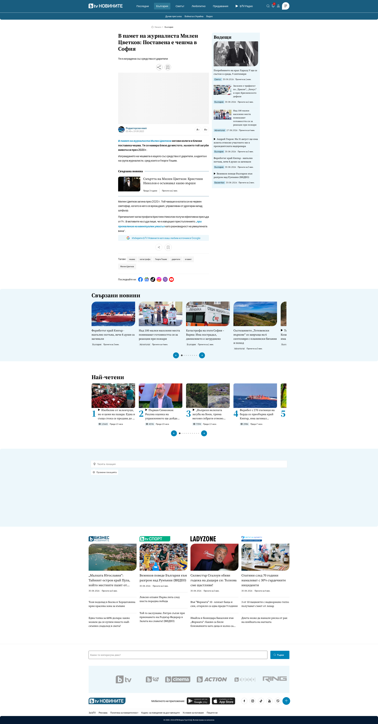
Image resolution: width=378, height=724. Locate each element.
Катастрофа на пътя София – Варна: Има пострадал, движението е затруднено (205, 334)
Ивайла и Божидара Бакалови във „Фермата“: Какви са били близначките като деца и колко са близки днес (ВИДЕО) (212, 622)
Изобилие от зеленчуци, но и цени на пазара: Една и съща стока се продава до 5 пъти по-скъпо (116, 414)
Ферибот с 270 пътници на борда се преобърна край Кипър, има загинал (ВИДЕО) (257, 414)
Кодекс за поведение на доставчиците (160, 712)
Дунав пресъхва (173, 16)
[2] (273, 6)
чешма (132, 259)
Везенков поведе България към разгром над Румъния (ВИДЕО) (233, 175)
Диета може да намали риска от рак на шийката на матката (264, 620)
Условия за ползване (193, 712)
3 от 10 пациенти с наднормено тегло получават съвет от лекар (265, 604)
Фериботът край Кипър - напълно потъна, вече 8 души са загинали (233, 159)
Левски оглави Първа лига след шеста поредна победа (160, 599)
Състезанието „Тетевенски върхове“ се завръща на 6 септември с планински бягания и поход (255, 336)
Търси (280, 654)
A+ (205, 129)
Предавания (220, 6)
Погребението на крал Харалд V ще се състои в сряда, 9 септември (235, 72)
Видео (209, 16)
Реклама (103, 712)
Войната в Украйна (194, 16)
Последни (142, 6)
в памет (188, 259)
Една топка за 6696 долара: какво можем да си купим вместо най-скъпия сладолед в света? (109, 622)
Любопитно (199, 6)
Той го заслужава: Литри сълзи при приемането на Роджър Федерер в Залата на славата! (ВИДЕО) (162, 617)
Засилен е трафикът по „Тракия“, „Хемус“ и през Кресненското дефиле (245, 91)
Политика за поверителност (124, 712)
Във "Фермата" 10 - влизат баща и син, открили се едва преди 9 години (214, 604)
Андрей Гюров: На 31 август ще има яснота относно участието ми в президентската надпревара (236, 142)
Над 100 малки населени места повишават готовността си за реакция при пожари (244, 117)
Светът (180, 6)
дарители (176, 259)
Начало (158, 27)
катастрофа (145, 259)
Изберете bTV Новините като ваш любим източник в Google (166, 238)
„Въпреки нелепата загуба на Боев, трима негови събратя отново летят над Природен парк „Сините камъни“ (209, 414)
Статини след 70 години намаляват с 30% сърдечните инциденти (263, 580)
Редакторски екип (136, 128)
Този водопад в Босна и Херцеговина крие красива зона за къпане (112, 604)
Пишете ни (212, 712)
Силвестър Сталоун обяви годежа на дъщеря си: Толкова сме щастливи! (213, 580)
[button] (176, 355)
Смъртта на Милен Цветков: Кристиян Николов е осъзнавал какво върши (173, 181)
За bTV (92, 712)
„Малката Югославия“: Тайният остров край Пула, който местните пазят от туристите (109, 580)
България (162, 6)
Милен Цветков (127, 266)
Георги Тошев (161, 259)
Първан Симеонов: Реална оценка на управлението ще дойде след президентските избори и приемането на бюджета (161, 414)
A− (198, 129)
